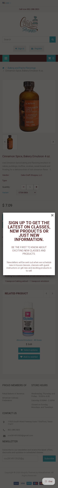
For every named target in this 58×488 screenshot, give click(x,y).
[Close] (52, 215)
